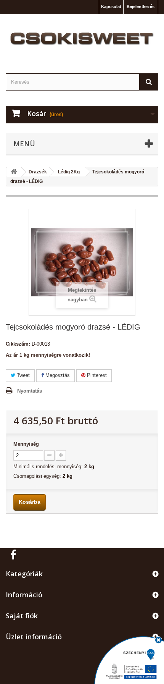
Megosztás (57, 375)
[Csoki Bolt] (82, 39)
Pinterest (96, 375)
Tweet (22, 375)
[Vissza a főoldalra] (13, 172)
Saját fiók (22, 615)
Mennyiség (26, 444)
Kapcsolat (111, 6)
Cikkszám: (18, 344)
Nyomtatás (29, 391)
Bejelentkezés (140, 6)
